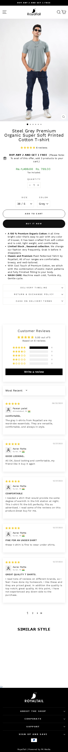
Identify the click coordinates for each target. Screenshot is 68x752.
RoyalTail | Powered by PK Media (34, 749)
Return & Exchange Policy (34, 294)
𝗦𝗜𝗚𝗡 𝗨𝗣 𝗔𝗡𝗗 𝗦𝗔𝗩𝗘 (33, 734)
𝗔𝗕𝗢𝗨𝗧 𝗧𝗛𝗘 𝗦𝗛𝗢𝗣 (33, 711)
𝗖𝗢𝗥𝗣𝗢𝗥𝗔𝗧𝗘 (33, 719)
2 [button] (32, 613)
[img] (12, 403)
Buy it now (34, 224)
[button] (28, 147)
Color (43, 197)
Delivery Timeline (33, 288)
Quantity (34, 179)
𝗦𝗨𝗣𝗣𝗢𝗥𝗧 (33, 727)
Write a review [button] (34, 371)
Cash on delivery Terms (34, 301)
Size (25, 197)
